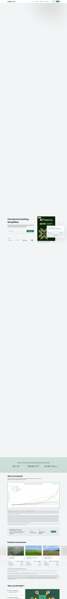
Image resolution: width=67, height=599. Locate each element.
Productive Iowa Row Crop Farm (13, 556)
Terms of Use (23, 573)
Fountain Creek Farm (46, 556)
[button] (5, 556)
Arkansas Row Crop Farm (29, 556)
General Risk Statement (18, 573)
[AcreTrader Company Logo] (12, 1)
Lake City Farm (39, 216)
